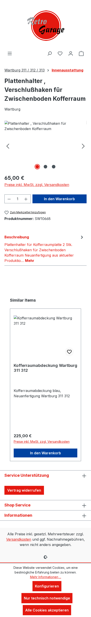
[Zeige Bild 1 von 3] (37, 166)
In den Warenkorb (59, 199)
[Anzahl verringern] (9, 198)
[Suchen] (49, 53)
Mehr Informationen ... (45, 577)
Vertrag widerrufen (24, 490)
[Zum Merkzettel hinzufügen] (69, 351)
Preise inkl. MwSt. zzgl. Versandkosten (36, 184)
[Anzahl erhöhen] (26, 198)
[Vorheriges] (7, 145)
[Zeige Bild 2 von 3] (45, 166)
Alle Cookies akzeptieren (47, 610)
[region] (45, 146)
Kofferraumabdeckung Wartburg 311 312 (45, 368)
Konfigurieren (47, 586)
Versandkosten (18, 539)
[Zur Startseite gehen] (45, 25)
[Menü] (9, 53)
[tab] (44, 248)
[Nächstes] (83, 145)
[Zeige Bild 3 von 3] (53, 166)
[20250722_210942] (45, 146)
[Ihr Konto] (70, 53)
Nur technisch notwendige (47, 598)
